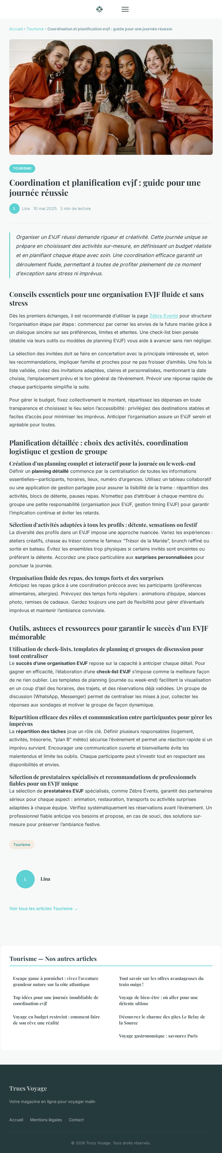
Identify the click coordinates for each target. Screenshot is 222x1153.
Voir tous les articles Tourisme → (43, 908)
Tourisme (35, 29)
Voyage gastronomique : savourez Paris (158, 1036)
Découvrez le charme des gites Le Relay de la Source (162, 1020)
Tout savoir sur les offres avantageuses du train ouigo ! (161, 981)
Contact (76, 1119)
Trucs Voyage (28, 1088)
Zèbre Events (163, 316)
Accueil (16, 29)
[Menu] (125, 9)
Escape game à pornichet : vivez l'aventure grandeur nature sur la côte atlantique (56, 981)
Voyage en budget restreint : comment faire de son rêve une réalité (56, 1020)
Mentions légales (46, 1119)
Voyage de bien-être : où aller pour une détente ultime (158, 1000)
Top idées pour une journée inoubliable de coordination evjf (56, 1000)
